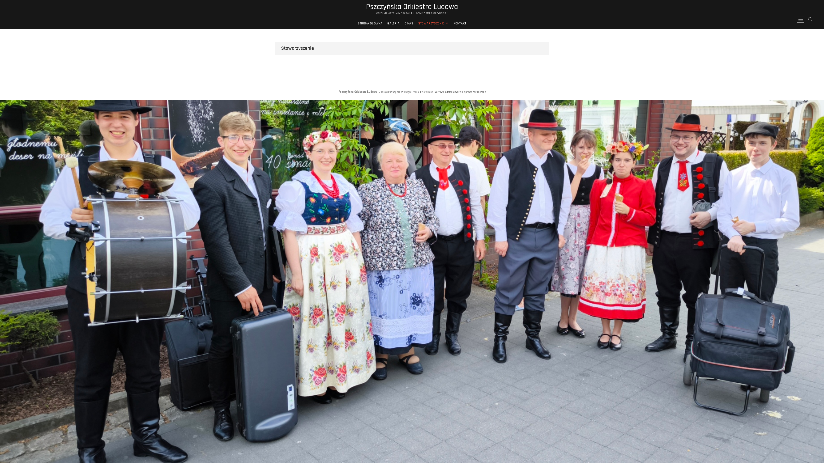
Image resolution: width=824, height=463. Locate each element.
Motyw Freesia (412, 91)
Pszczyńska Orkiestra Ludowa (412, 7)
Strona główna (370, 23)
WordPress (427, 91)
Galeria (393, 23)
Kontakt (459, 23)
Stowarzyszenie (431, 23)
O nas (408, 23)
